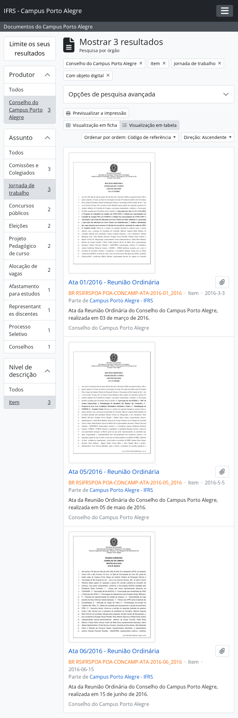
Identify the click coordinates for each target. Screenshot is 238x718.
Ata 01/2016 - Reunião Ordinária (113, 282)
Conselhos (30, 348)
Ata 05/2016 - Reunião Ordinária (113, 471)
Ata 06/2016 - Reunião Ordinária (113, 651)
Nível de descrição (23, 371)
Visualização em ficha (94, 125)
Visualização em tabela (152, 125)
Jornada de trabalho (30, 189)
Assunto (21, 137)
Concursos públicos (30, 209)
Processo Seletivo (30, 330)
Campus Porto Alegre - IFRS (121, 300)
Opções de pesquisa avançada (111, 94)
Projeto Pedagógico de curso (30, 246)
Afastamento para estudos (30, 290)
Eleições (30, 227)
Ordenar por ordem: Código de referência (128, 137)
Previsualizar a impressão (99, 113)
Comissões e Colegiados (30, 169)
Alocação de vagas (30, 270)
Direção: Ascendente (206, 137)
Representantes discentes (30, 310)
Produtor (22, 74)
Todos (16, 89)
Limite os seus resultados (29, 48)
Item (30, 403)
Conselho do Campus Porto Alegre (30, 110)
